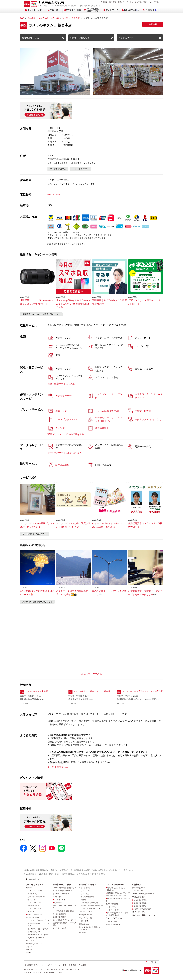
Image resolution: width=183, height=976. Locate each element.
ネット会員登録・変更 (138, 2)
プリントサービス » (34, 884)
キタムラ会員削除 (140, 906)
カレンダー (30, 941)
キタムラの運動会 (112, 904)
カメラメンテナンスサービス (63, 891)
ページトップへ (152, 962)
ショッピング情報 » (87, 884)
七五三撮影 (58, 903)
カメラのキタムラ (138, 888)
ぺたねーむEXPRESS (33, 944)
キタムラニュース (85, 912)
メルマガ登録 (154, 2)
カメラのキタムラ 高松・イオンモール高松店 (142, 691)
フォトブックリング (35, 909)
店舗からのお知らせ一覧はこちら (37, 602)
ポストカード (31, 912)
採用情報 (112, 2)
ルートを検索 (81, 169)
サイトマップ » (138, 912)
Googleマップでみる (91, 674)
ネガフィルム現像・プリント (38, 897)
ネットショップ (84, 888)
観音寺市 (76, 18)
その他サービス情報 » (62, 884)
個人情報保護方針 (32, 965)
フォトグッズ (31, 947)
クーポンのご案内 (59, 914)
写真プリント (31, 888)
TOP (22, 18)
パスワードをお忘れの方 (142, 909)
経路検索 (153, 24)
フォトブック (31, 900)
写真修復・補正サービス (36, 938)
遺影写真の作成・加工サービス (39, 935)
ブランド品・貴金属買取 (90, 903)
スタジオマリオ (59, 900)
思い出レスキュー (32, 918)
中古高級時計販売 (87, 897)
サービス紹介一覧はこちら (34, 534)
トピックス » (84, 921)
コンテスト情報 (111, 922)
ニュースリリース (49, 965)
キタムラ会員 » (138, 897)
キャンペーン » (85, 915)
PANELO (29, 953)
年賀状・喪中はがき (34, 915)
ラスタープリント (34, 894)
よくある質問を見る (57, 767)
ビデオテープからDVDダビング (39, 920)
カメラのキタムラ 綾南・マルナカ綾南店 (92, 691)
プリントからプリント (36, 932)
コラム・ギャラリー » (115, 884)
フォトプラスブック (35, 903)
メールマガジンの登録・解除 (63, 911)
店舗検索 (31, 18)
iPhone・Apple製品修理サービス (64, 888)
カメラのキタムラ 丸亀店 (36, 691)
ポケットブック (33, 906)
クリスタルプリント (35, 891)
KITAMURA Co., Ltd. (38, 972)
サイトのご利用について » (143, 915)
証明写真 (29, 950)
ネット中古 (85, 894)
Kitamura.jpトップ (33, 879)
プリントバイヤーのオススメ (89, 909)
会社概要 (104, 2)
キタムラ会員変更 (140, 903)
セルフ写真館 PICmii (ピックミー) (64, 920)
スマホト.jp (57, 897)
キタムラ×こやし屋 (59, 928)
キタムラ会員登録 (140, 900)
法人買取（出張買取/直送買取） (92, 906)
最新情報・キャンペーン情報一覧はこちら (41, 314)
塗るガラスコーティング (61, 894)
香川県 (65, 18)
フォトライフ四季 (112, 910)
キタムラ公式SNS (59, 917)
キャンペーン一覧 (85, 918)
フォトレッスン (111, 907)
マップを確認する (58, 169)
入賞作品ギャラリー (113, 925)
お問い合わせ (123, 2)
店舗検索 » (136, 884)
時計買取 (84, 900)
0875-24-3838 (53, 194)
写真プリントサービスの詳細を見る (65, 434)
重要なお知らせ (84, 924)
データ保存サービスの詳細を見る (64, 453)
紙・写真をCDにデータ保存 (38, 929)
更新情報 (82, 933)
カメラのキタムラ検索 (49, 18)
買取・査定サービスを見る (61, 383)
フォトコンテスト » (114, 918)
